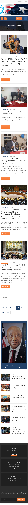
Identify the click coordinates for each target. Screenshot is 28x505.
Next (3, 312)
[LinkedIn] (26, 1)
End (8, 312)
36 (16, 303)
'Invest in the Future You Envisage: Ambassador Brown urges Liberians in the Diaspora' (13, 160)
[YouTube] (23, 1)
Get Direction (14, 454)
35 (13, 303)
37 (20, 303)
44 (21, 307)
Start (3, 303)
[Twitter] (21, 1)
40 (7, 307)
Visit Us (19, 18)
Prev (8, 303)
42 (14, 307)
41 (10, 307)
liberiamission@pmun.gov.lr (15, 468)
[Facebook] (19, 1)
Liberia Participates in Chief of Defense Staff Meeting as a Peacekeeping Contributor (13, 267)
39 (3, 307)
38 (24, 303)
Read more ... (5, 79)
